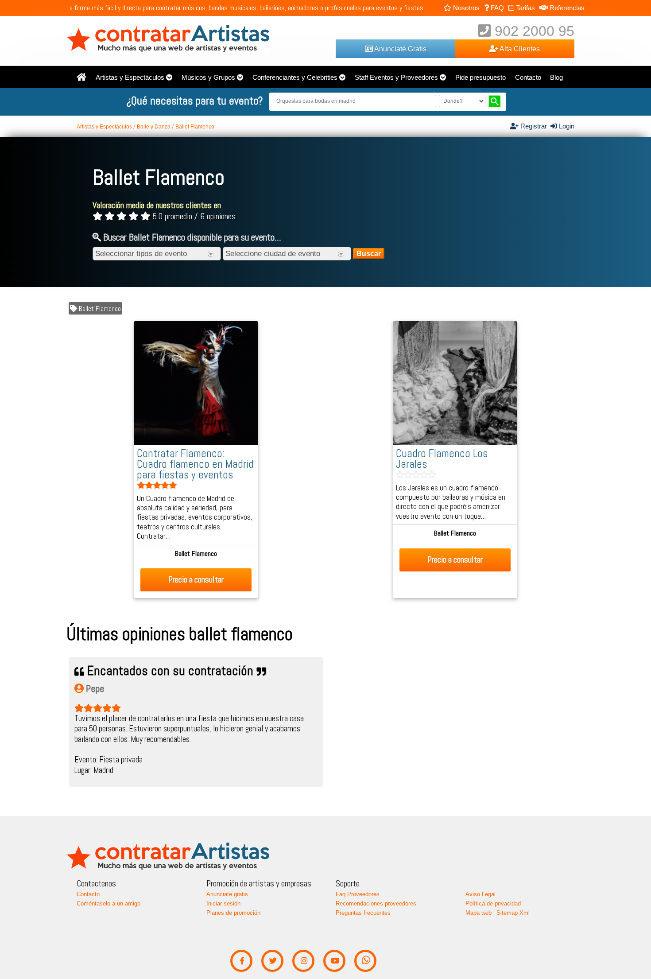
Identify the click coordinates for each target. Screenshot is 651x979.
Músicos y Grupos (208, 77)
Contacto (528, 77)
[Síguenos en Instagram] (303, 961)
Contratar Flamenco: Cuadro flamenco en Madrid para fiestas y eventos (195, 464)
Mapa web (478, 912)
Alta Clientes (519, 49)
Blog (556, 77)
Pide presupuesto (480, 77)
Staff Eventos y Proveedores (396, 77)
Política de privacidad (493, 903)
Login (565, 126)
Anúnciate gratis (227, 894)
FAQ (496, 8)
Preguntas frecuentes (363, 912)
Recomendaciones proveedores (376, 903)
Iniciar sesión (223, 903)
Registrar (534, 126)
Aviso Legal (480, 894)
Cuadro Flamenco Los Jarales (442, 459)
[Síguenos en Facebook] (241, 961)
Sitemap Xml (513, 912)
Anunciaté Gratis (399, 49)
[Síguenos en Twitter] (272, 961)
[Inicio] (81, 77)
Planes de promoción (233, 912)
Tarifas (524, 8)
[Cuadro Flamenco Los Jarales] (455, 442)
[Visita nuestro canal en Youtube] (334, 961)
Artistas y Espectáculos (130, 77)
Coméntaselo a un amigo (108, 903)
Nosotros (465, 8)
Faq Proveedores (358, 894)
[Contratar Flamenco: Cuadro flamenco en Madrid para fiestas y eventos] (196, 442)
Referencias (566, 8)
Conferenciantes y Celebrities (294, 77)
